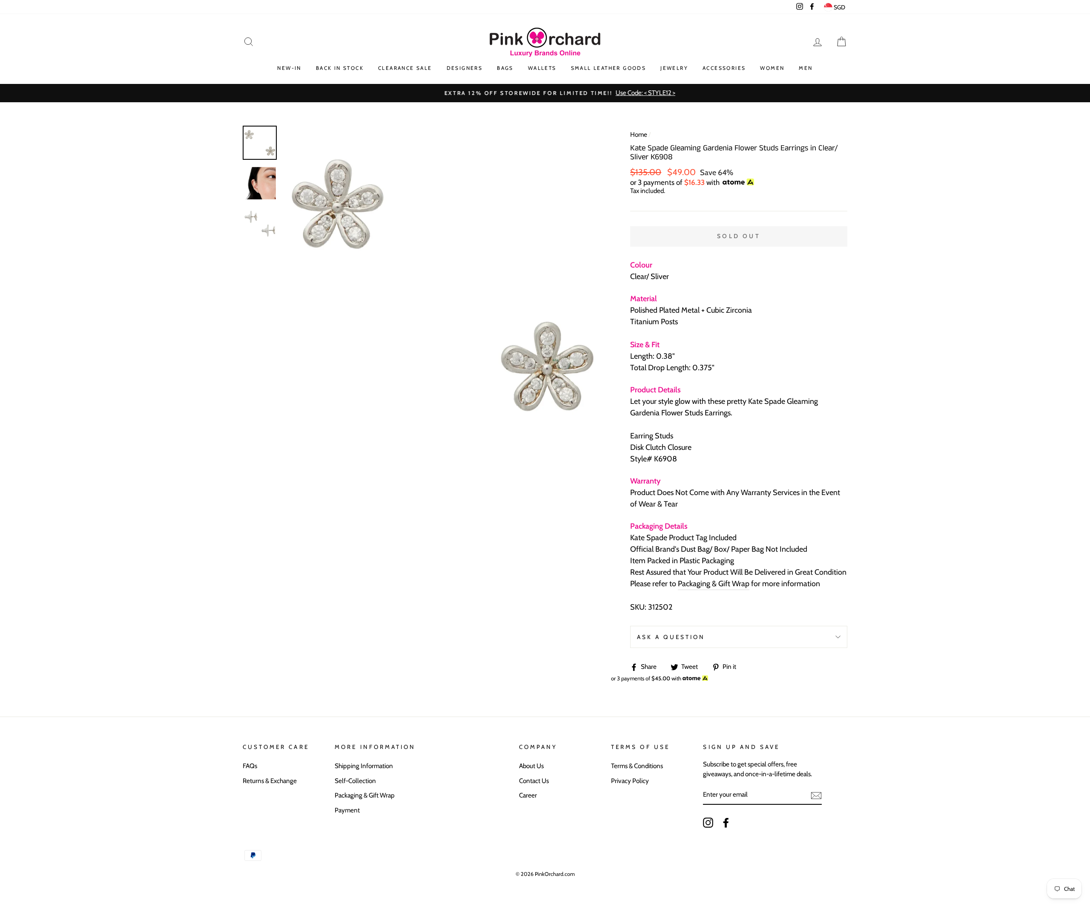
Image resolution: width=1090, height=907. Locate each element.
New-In (289, 68)
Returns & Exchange (270, 781)
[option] (545, 93)
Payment (347, 810)
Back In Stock (340, 68)
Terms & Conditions (637, 766)
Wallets (542, 68)
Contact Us (534, 781)
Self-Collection (355, 781)
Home (638, 134)
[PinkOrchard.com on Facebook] (726, 823)
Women (772, 68)
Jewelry (674, 68)
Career (528, 795)
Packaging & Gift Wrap (713, 583)
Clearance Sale (405, 68)
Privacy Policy (630, 781)
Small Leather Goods (608, 68)
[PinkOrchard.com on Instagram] (708, 823)
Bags (505, 68)
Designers (465, 68)
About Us (531, 766)
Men (805, 68)
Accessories (724, 68)
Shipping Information (364, 766)
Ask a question (671, 636)
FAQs (250, 766)
